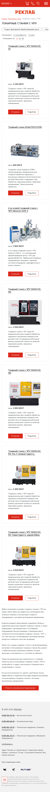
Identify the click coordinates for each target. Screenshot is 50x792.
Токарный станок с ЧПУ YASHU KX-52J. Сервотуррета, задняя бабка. (24, 533)
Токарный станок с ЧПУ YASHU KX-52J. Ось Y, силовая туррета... (24, 452)
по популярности (19, 35)
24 (20, 38)
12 (17, 38)
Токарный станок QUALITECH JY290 (25, 127)
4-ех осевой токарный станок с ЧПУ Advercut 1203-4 (23, 209)
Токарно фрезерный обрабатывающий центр (21, 29)
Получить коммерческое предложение (20, 688)
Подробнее (32, 112)
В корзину (15, 112)
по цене (31, 35)
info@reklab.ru (7, 744)
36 (23, 38)
